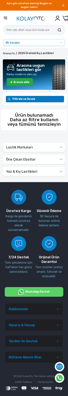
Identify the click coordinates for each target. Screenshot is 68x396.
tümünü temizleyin (40, 124)
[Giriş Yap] (57, 18)
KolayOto (28, 376)
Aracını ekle (19, 82)
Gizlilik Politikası (23, 381)
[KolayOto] (31, 18)
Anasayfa (9, 53)
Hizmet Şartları (45, 381)
